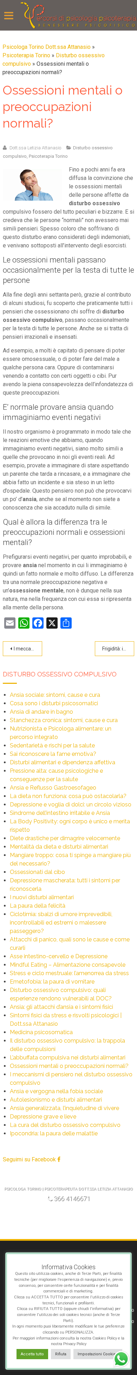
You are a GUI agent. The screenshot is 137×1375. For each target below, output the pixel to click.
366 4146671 (72, 1198)
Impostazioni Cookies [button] (98, 1354)
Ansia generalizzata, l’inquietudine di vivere (64, 1108)
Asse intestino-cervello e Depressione (58, 956)
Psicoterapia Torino (26, 55)
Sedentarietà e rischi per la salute (52, 745)
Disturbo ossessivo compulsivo (60, 674)
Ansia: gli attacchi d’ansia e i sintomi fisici (61, 1007)
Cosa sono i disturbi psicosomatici (54, 703)
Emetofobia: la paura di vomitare (52, 981)
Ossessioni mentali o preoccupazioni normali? (69, 1066)
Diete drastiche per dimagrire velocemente (65, 838)
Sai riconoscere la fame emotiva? (53, 754)
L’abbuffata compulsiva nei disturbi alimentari (67, 1057)
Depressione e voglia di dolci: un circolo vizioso (70, 804)
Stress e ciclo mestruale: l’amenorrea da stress (69, 973)
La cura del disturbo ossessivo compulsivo (65, 1125)
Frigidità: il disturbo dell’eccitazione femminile (118, 648)
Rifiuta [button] (60, 1354)
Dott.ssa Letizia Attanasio (35, 147)
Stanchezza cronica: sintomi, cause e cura (64, 720)
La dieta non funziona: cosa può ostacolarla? (68, 796)
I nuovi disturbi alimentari (42, 897)
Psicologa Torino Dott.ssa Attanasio (46, 47)
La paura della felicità (37, 905)
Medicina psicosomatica (41, 1032)
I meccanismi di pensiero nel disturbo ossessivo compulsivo (28, 648)
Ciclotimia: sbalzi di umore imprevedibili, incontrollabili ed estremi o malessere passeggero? (61, 922)
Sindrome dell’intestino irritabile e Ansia (60, 813)
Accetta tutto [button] (32, 1354)
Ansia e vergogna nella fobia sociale (56, 1091)
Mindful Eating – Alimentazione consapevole (67, 964)
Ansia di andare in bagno (41, 711)
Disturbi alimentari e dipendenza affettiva (62, 762)
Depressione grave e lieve (43, 1116)
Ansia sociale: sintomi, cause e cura (55, 695)
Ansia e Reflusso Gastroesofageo (53, 787)
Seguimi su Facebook (30, 1159)
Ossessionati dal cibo (37, 872)
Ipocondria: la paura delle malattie (54, 1133)
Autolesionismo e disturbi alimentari (56, 1099)
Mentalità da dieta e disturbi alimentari (59, 846)
